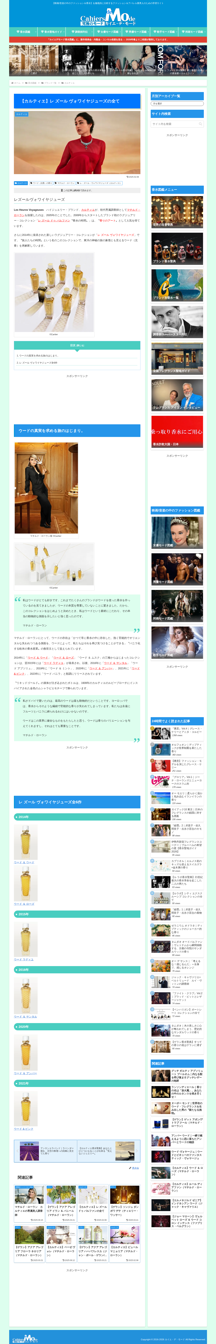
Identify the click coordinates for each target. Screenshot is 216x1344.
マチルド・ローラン (65, 183)
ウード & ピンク (23, 1128)
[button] (200, 124)
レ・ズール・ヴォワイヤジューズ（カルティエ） (101, 183)
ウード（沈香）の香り (42, 183)
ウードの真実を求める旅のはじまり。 (39, 355)
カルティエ (22, 183)
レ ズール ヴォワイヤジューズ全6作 (38, 362)
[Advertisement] (77, 401)
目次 (73, 345)
